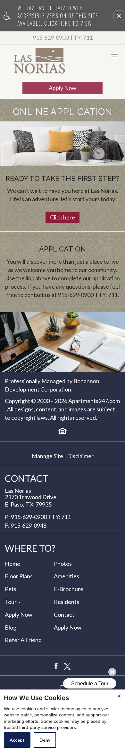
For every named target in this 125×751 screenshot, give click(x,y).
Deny (44, 740)
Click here (62, 217)
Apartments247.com (94, 401)
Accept (17, 740)
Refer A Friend (23, 640)
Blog (10, 627)
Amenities (66, 576)
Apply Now (62, 87)
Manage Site (47, 456)
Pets (10, 589)
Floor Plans (19, 576)
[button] (119, 16)
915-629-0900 (63, 38)
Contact (64, 615)
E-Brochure (68, 589)
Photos (63, 564)
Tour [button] (11, 602)
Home (12, 564)
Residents (66, 602)
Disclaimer (80, 456)
